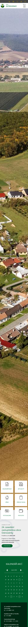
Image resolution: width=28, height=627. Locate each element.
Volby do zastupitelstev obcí (11, 624)
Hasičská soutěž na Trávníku (11, 614)
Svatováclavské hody (9, 619)
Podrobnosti (7, 546)
